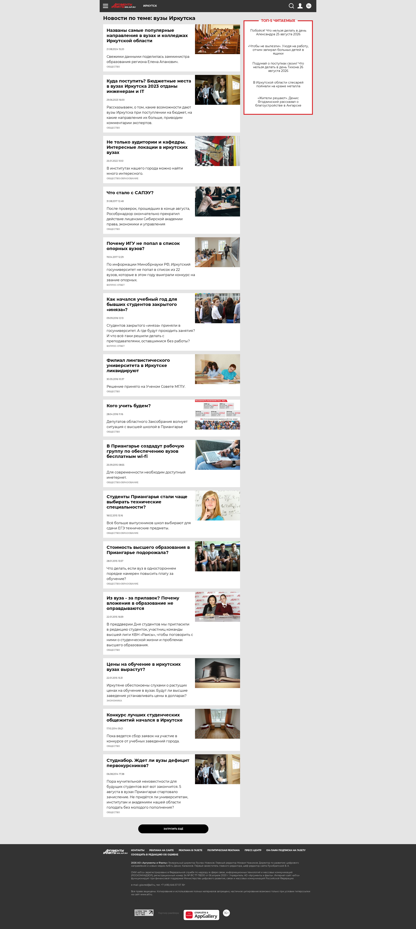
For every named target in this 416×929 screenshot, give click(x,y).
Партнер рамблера (168, 913)
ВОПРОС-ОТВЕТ (116, 285)
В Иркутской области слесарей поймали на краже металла (278, 84)
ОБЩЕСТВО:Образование (122, 179)
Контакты (137, 850)
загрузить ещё (173, 828)
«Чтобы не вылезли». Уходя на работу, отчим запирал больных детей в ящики (278, 49)
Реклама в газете (190, 850)
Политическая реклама (223, 850)
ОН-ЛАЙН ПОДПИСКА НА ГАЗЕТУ (286, 850)
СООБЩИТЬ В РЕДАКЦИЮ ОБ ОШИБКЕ (154, 854)
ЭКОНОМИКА (114, 701)
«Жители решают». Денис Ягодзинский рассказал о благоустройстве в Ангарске (278, 101)
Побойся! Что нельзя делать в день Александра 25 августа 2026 (278, 32)
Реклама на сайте (161, 850)
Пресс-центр (253, 850)
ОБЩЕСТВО (113, 67)
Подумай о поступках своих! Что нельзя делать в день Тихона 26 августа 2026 (278, 67)
